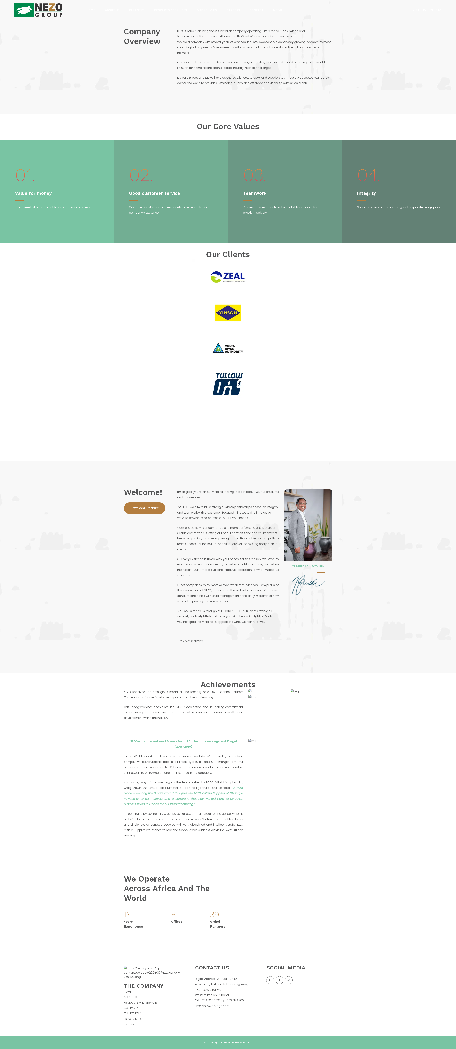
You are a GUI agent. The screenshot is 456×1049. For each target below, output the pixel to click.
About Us (112, 10)
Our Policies (207, 10)
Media (278, 10)
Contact (256, 10)
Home (90, 10)
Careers (233, 10)
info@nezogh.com (216, 1006)
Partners (136, 10)
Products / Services (170, 10)
